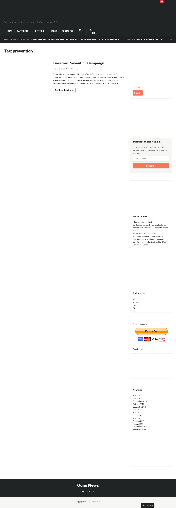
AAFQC (54, 31)
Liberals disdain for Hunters (144, 222)
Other (135, 308)
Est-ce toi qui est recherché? (142, 39)
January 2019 (138, 424)
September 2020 (140, 401)
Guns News (88, 485)
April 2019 (137, 415)
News (56, 69)
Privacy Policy (88, 491)
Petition (39, 31)
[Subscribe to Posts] (162, 1)
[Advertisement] (151, 64)
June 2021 (137, 398)
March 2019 (137, 418)
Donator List (138, 349)
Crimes (136, 302)
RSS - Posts (168, 1)
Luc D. (76, 69)
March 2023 (137, 396)
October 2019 (138, 404)
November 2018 (139, 430)
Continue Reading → (64, 90)
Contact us (68, 31)
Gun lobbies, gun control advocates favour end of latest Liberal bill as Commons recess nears (68, 39)
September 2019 (139, 407)
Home (9, 31)
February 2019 (138, 421)
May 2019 (137, 413)
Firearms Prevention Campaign (78, 63)
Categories (22, 31)
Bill (134, 299)
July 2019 (136, 410)
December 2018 (139, 427)
